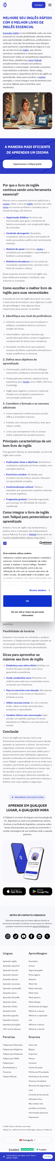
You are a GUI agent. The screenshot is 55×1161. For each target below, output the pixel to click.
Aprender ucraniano (11, 984)
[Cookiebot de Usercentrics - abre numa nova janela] (39, 543)
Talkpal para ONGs (11, 1058)
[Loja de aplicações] (14, 891)
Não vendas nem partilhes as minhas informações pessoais (38, 1108)
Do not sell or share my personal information (27, 614)
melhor (42, 77)
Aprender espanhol (11, 966)
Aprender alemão (10, 979)
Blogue (32, 1049)
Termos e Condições (37, 1081)
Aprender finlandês (11, 997)
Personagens (34, 975)
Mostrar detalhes (37, 590)
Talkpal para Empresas (13, 1054)
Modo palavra (34, 997)
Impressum (34, 1117)
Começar (39, 5)
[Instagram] (8, 936)
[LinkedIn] (39, 936)
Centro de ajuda (36, 1067)
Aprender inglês (11, 33)
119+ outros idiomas (12, 1029)
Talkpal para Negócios (12, 1049)
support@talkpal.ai (40, 926)
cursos (6, 203)
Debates (32, 979)
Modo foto (33, 984)
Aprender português (11, 1024)
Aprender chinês (10, 1006)
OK (27, 601)
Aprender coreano (10, 1020)
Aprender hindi (9, 1011)
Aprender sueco (10, 993)
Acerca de (33, 1045)
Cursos (32, 966)
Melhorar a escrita (36, 1029)
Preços (32, 1058)
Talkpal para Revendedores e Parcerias (10, 1067)
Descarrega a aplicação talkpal (29, 797)
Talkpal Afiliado (9, 1076)
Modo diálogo (34, 1002)
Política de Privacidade (39, 1072)
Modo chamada (35, 988)
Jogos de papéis (36, 970)
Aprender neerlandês (12, 988)
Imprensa (33, 1054)
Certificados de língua (38, 1006)
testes (40, 249)
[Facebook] (31, 936)
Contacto (33, 1063)
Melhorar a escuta (36, 1011)
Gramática (33, 961)
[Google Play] (40, 891)
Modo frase (33, 993)
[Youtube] (23, 936)
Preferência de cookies (39, 1076)
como (31, 60)
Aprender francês (10, 970)
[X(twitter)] (47, 936)
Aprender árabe (9, 1002)
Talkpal (38, 60)
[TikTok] (15, 936)
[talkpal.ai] (5, 5)
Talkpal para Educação (13, 1045)
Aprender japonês (10, 1015)
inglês (26, 50)
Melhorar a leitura (36, 1024)
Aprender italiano (10, 975)
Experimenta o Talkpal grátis (27, 164)
